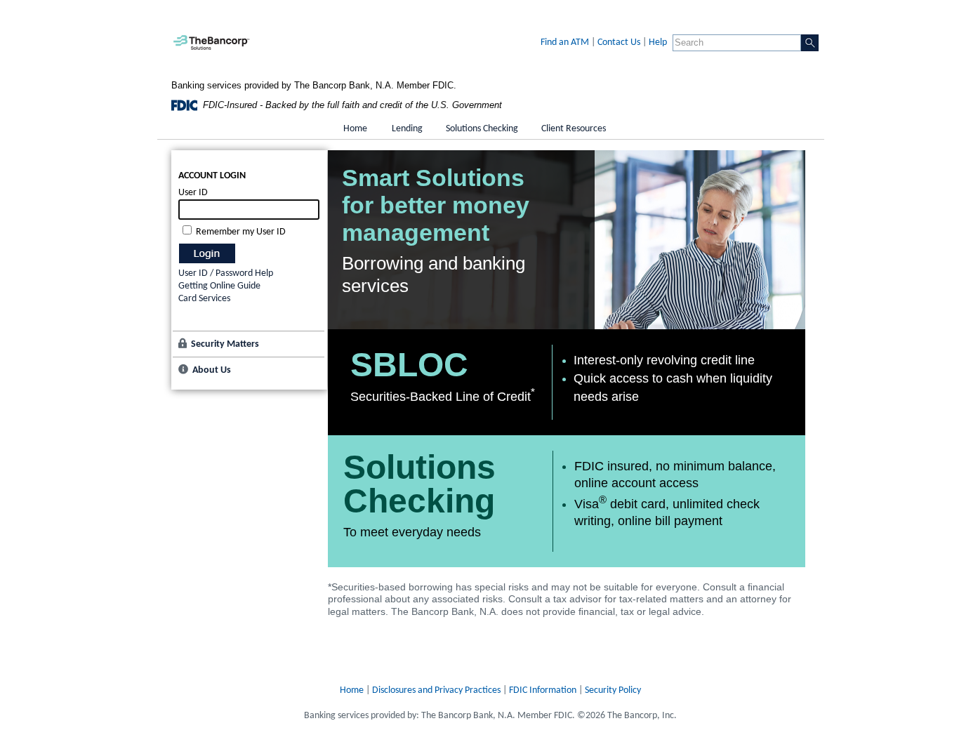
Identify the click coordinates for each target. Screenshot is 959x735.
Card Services (204, 298)
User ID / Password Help (225, 273)
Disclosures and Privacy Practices (436, 690)
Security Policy (613, 690)
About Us (211, 370)
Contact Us (618, 42)
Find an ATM (565, 42)
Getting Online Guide (219, 286)
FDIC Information (542, 690)
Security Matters (225, 344)
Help (658, 42)
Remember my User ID (241, 232)
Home (352, 690)
